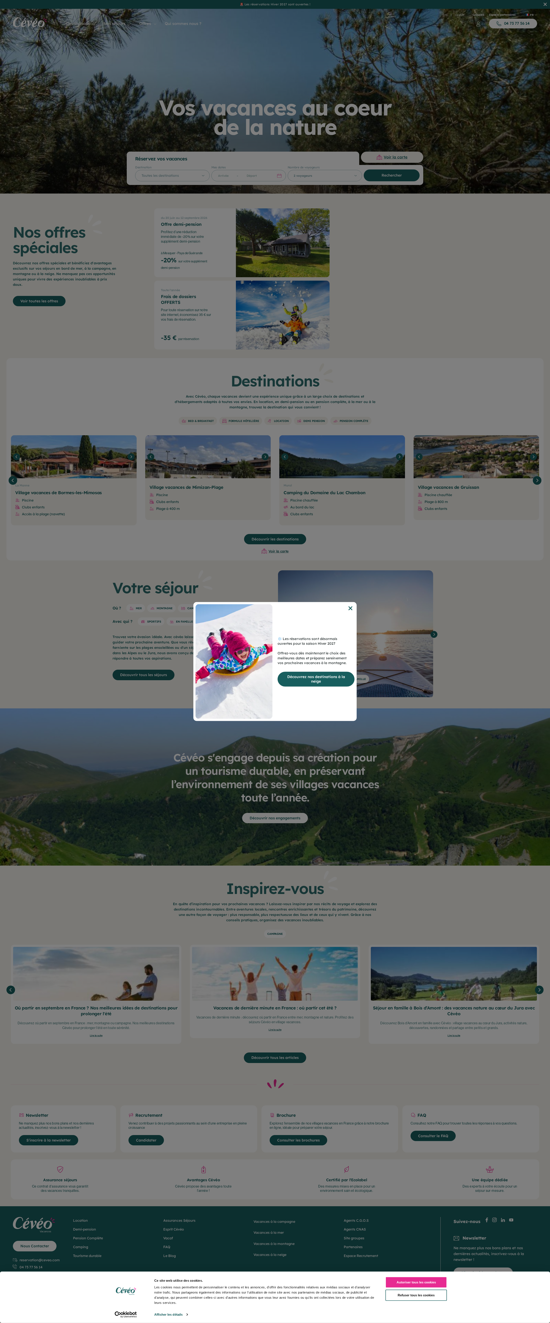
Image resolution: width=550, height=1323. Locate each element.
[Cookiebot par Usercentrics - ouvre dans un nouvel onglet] (126, 1314)
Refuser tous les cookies (416, 1295)
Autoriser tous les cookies (416, 1282)
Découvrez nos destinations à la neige (316, 679)
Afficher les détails (168, 1314)
